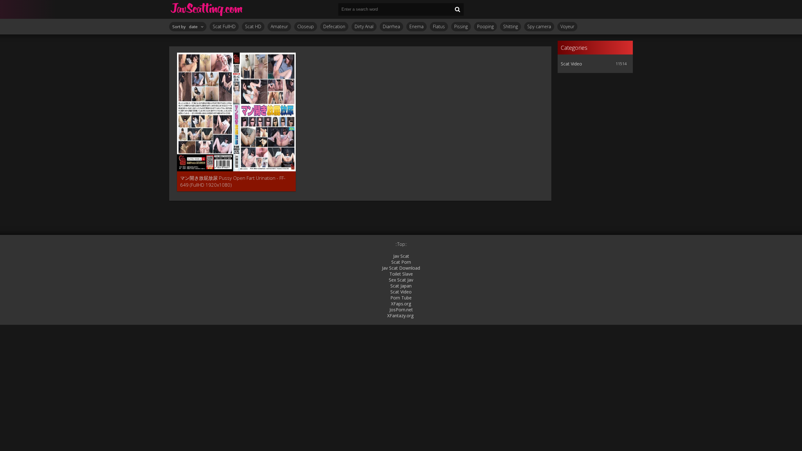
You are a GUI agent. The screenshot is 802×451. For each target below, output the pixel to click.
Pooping (485, 26)
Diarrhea (391, 26)
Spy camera (539, 26)
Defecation (334, 26)
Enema (416, 26)
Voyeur (567, 26)
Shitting (510, 26)
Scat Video (571, 64)
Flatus (439, 26)
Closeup (305, 26)
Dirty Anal (364, 26)
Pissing (461, 26)
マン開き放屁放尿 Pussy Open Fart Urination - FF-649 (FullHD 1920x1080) (232, 181)
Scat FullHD (224, 26)
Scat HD (253, 26)
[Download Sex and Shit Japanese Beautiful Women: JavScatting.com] (206, 9)
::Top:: (401, 244)
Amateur (279, 26)
